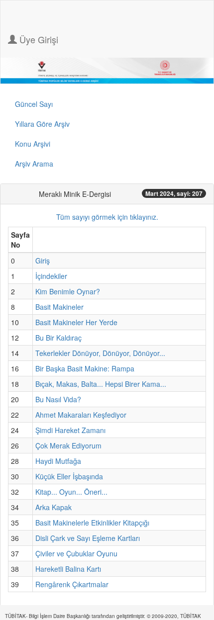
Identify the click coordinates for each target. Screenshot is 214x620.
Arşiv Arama (34, 164)
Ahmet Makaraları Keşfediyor (80, 415)
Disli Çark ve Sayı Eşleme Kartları (87, 538)
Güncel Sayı (34, 104)
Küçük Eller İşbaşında (69, 476)
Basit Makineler (59, 307)
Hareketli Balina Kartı (68, 569)
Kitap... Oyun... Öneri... (71, 492)
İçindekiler (51, 276)
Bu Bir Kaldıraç (58, 338)
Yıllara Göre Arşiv (42, 124)
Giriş (42, 261)
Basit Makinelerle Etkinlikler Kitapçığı (92, 523)
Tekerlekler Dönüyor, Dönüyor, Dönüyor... (100, 353)
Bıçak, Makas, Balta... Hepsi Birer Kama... (100, 384)
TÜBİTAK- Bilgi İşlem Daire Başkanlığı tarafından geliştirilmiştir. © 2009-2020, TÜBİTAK (103, 616)
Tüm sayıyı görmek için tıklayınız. (107, 217)
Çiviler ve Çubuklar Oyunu (76, 553)
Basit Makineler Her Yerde (76, 322)
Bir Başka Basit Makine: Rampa (84, 368)
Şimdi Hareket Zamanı (70, 430)
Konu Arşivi (32, 144)
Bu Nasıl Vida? (58, 399)
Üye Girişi (37, 39)
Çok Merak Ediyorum (68, 445)
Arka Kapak (53, 507)
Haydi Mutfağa (58, 461)
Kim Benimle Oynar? (67, 291)
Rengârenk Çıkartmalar (71, 584)
